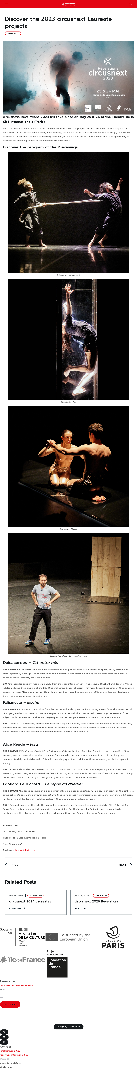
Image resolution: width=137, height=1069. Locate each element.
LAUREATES (13, 33)
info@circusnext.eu (10, 1051)
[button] (130, 4)
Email (2, 989)
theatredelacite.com (25, 850)
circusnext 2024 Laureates (30, 901)
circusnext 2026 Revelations (97, 901)
